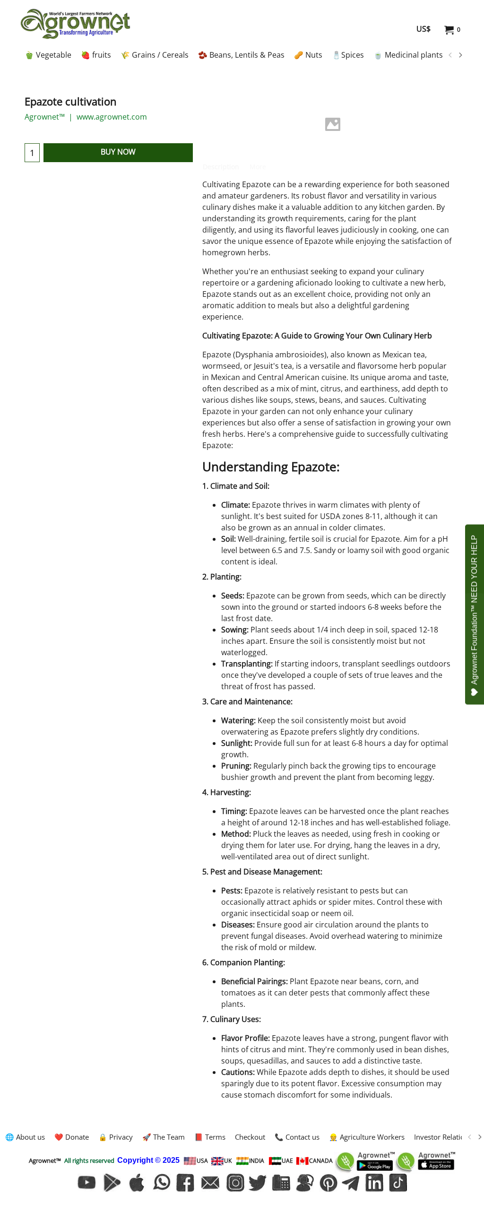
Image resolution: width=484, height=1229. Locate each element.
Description (221, 166)
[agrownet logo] (75, 24)
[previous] (450, 55)
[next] (460, 55)
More (258, 166)
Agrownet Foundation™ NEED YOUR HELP (474, 610)
